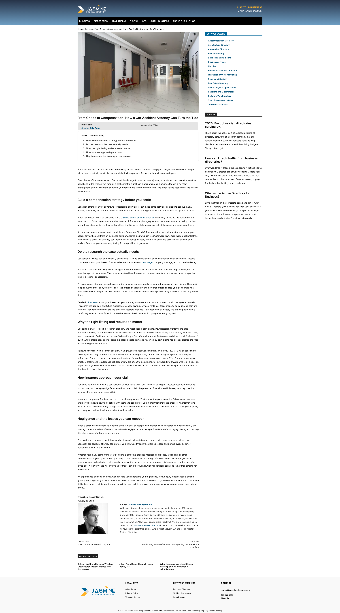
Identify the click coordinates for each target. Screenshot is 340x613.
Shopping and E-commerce (221, 91)
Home (80, 29)
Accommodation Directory (221, 40)
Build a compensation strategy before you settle (111, 140)
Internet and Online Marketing (222, 74)
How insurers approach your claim (104, 152)
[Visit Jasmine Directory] (92, 13)
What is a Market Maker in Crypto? (94, 544)
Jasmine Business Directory (146, 525)
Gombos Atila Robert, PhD (140, 504)
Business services (217, 62)
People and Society (217, 79)
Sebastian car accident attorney (138, 217)
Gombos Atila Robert (91, 128)
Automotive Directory (218, 49)
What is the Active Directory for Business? (227, 194)
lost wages (148, 262)
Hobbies (212, 66)
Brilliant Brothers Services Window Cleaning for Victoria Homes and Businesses (95, 567)
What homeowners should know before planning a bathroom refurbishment (176, 567)
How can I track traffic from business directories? (231, 160)
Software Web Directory (219, 96)
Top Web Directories (218, 104)
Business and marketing (219, 57)
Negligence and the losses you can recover (108, 156)
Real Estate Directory (218, 83)
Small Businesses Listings (220, 100)
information (92, 302)
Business (89, 29)
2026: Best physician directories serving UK (228, 125)
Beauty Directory (216, 53)
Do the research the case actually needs (107, 144)
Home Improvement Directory (222, 70)
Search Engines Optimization (222, 87)
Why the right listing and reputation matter (108, 148)
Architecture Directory (219, 45)
